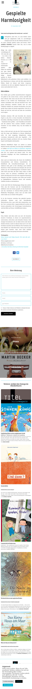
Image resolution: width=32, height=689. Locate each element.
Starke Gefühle (4, 486)
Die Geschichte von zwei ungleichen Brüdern (11, 598)
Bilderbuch (16, 259)
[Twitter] (17, 252)
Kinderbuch (16, 7)
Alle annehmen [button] (8, 685)
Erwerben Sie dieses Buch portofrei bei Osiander (15, 247)
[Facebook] (14, 252)
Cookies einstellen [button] (8, 681)
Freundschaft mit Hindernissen (8, 543)
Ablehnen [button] (19, 681)
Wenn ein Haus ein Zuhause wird (8, 642)
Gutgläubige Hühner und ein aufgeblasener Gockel (13, 433)
